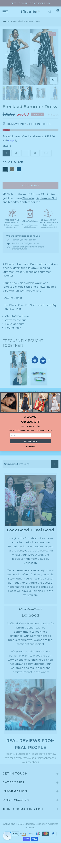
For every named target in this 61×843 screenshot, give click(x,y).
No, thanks (30, 447)
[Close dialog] (59, 394)
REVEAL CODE (30, 441)
